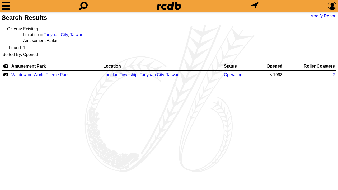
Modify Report (323, 16)
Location (112, 66)
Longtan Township (120, 75)
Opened (275, 66)
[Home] (169, 6)
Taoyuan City (56, 34)
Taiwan (76, 34)
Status (230, 66)
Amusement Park (28, 66)
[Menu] (6, 6)
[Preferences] (332, 6)
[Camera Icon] (5, 74)
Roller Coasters (319, 66)
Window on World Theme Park (40, 75)
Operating (233, 75)
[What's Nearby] (254, 6)
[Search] (83, 6)
